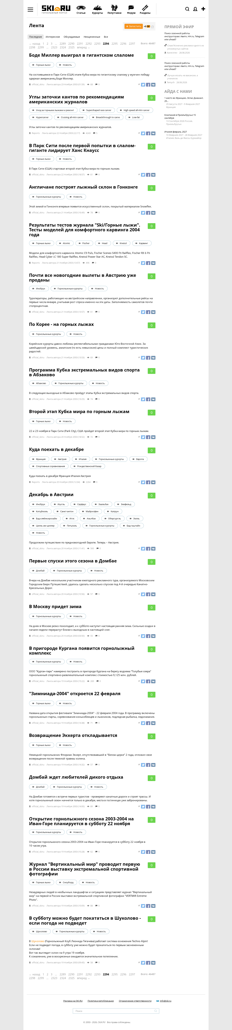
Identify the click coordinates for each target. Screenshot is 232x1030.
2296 (123, 43)
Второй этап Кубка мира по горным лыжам (79, 411)
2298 (32, 47)
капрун (115, 511)
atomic (66, 243)
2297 (132, 43)
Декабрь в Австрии (51, 494)
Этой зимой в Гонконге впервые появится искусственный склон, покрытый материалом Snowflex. (90, 206)
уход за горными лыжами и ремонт (55, 110)
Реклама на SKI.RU (73, 1000)
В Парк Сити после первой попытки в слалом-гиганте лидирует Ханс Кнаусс (82, 147)
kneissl (123, 243)
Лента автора (54, 84)
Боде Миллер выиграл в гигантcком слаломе (81, 55)
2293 (97, 43)
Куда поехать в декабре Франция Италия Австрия (60, 476)
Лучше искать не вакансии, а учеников (182, 77)
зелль (136, 518)
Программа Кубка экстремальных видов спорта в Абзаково (84, 372)
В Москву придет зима (55, 606)
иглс (71, 518)
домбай (40, 570)
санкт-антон (66, 511)
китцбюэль (42, 511)
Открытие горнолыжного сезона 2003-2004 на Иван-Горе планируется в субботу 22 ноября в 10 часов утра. (87, 843)
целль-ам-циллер (45, 525)
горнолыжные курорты (48, 196)
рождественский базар (89, 466)
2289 (63, 43)
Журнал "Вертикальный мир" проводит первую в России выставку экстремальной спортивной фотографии (84, 869)
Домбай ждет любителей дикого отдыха (76, 777)
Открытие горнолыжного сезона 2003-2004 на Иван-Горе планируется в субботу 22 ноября (81, 821)
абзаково (41, 383)
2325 (71, 47)
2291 (80, 43)
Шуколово (37, 941)
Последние (35, 36)
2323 (54, 47)
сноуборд (68, 882)
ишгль (61, 504)
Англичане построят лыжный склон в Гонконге (83, 187)
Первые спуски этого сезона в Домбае (73, 561)
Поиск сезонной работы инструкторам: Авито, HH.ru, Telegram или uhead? (184, 36)
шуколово (41, 931)
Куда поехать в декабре (56, 449)
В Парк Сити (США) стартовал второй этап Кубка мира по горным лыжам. (74, 168)
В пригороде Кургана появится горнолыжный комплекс (82, 650)
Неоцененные (92, 36)
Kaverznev (172, 52)
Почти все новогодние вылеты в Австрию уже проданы (82, 277)
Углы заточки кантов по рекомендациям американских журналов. (70, 127)
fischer (86, 243)
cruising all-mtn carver (72, 117)
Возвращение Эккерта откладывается (73, 735)
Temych (171, 82)
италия (82, 459)
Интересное (53, 36)
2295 (115, 43)
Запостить (133, 26)
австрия (62, 459)
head (104, 243)
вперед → (83, 47)
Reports (36, 133)
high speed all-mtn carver (136, 110)
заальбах (104, 504)
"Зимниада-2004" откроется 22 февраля (74, 693)
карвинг (143, 243)
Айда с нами (178, 91)
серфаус (81, 504)
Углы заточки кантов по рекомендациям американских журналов (76, 99)
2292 (89, 43)
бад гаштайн (133, 525)
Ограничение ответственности (135, 1000)
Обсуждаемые (72, 36)
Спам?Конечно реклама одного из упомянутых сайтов (185, 47)
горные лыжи (43, 64)
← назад (34, 43)
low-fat (136, 117)
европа (140, 459)
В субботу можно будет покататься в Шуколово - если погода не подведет (85, 920)
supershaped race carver (98, 110)
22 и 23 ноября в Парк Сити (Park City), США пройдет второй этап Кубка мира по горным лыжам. (89, 431)
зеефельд (126, 504)
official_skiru (38, 84)
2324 (63, 47)
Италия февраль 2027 (175, 131)
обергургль (114, 518)
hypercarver (42, 117)
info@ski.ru (165, 1000)
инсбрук (40, 288)
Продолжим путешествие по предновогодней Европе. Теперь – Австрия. (74, 542)
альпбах (91, 518)
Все (106, 36)
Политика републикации (101, 1000)
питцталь (72, 525)
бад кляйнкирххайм (46, 518)
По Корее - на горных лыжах (61, 324)
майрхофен (92, 511)
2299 (41, 47)
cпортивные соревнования (50, 466)
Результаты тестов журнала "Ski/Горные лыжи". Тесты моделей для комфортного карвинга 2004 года (84, 230)
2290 (71, 43)
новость (67, 64)
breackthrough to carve (108, 117)
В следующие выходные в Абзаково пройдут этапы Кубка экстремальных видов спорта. (84, 393)
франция (41, 459)
